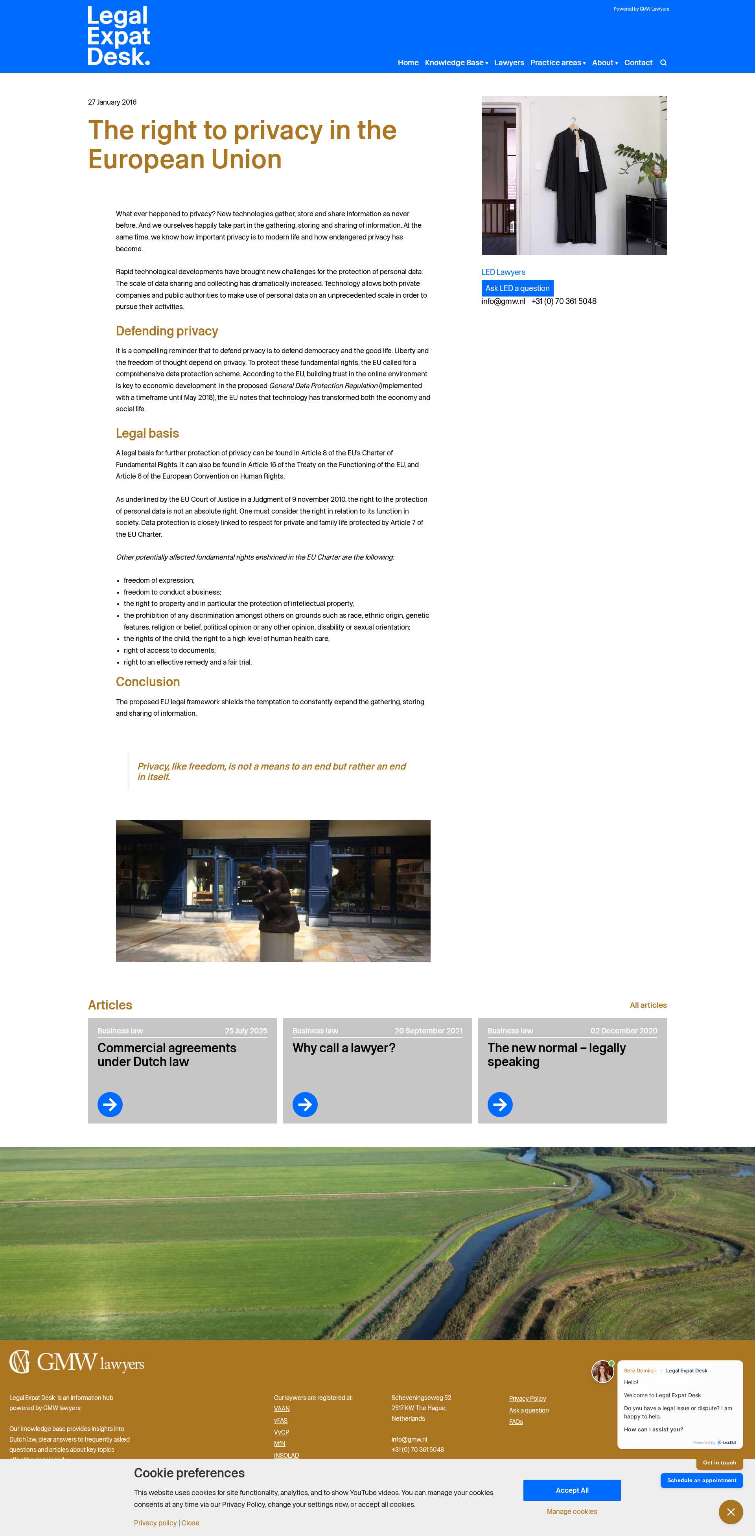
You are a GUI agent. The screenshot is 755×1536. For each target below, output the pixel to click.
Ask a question (529, 1409)
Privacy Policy (527, 1398)
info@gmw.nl (503, 301)
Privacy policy (155, 1523)
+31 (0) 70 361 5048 (564, 301)
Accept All (572, 1490)
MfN (279, 1443)
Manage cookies (572, 1511)
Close (190, 1523)
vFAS (280, 1420)
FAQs (516, 1421)
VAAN (282, 1408)
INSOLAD (286, 1455)
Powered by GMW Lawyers (641, 8)
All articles (648, 1005)
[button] (486, 62)
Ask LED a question (518, 288)
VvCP (281, 1431)
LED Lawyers (504, 271)
